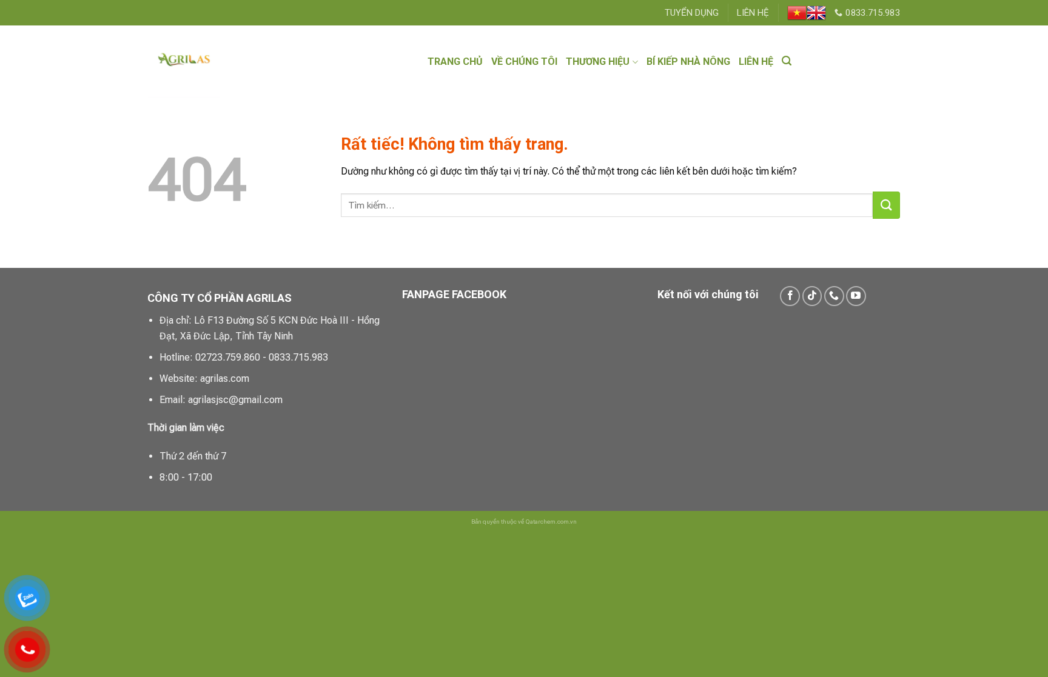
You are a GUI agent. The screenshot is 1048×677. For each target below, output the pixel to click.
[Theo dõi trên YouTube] (856, 296)
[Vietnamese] (797, 12)
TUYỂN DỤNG (692, 12)
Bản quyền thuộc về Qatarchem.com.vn (524, 521)
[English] (816, 12)
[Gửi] (886, 205)
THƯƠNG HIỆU (598, 61)
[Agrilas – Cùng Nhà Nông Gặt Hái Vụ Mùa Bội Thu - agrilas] (224, 61)
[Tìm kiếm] (786, 61)
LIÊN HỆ (753, 12)
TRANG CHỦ (455, 61)
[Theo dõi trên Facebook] (790, 296)
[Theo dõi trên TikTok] (812, 296)
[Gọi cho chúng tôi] (834, 296)
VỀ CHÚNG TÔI (524, 61)
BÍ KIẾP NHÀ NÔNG (688, 61)
